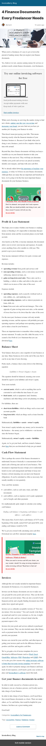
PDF (20, 657)
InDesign (14, 657)
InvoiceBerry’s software (17, 673)
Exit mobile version (23, 743)
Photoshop (26, 657)
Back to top (40, 736)
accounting (10, 720)
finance (18, 720)
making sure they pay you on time (22, 123)
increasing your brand (9, 126)
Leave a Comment (23, 727)
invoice (31, 720)
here (10, 340)
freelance (25, 720)
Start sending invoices (11, 112)
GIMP (35, 657)
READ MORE (10, 213)
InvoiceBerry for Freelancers (21, 715)
